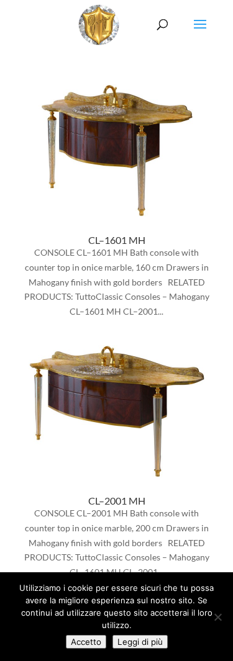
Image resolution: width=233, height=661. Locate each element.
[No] (217, 617)
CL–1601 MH (116, 240)
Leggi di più (140, 642)
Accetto (86, 642)
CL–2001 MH (116, 500)
